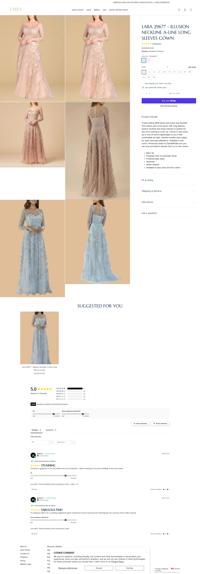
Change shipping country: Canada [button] (167, 570)
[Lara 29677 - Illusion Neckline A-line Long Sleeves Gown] (39, 338)
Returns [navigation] (23, 546)
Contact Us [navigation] (24, 554)
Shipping (145, 51)
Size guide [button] (192, 67)
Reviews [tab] (35, 430)
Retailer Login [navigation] (25, 564)
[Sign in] (184, 9)
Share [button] (35, 489)
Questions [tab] (49, 430)
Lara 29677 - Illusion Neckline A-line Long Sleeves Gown (50, 484)
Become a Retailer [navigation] (54, 546)
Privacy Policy (117, 561)
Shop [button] (88, 10)
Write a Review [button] (161, 423)
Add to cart (174, 93)
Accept (99, 568)
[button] (179, 9)
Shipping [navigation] (23, 557)
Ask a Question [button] (141, 423)
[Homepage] (15, 10)
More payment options (168, 106)
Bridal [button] (97, 10)
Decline (129, 568)
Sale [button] (104, 10)
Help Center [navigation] (25, 550)
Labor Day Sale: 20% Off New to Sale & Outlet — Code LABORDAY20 (100, 2)
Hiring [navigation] (22, 561)
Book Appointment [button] (118, 10)
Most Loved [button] (78, 10)
